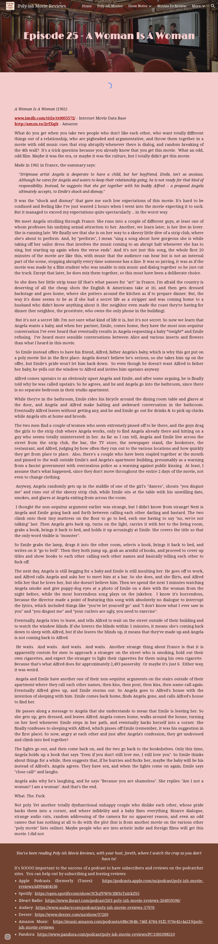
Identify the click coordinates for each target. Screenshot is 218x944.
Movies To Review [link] (171, 6)
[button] (213, 6)
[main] (109, 36)
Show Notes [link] (137, 6)
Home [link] (87, 6)
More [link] (196, 6)
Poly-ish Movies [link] (110, 6)
